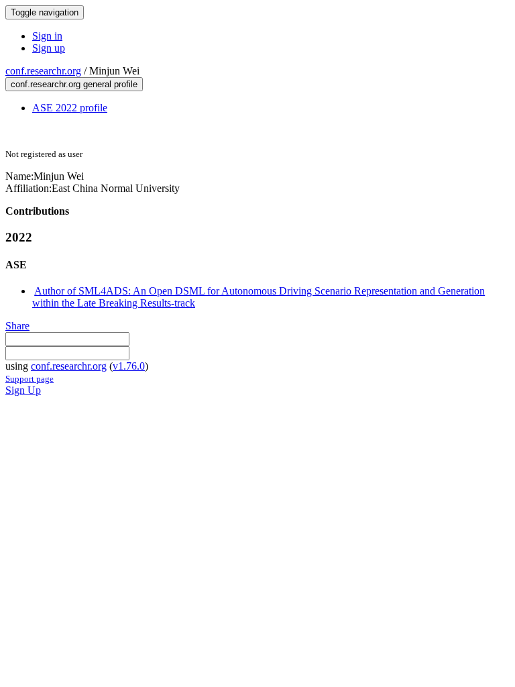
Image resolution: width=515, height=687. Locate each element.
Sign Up (23, 390)
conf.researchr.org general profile (74, 84)
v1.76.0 (129, 366)
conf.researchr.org (43, 70)
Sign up (48, 48)
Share (17, 325)
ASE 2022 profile (69, 107)
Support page (29, 379)
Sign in (47, 36)
